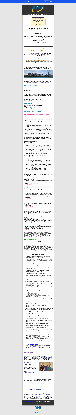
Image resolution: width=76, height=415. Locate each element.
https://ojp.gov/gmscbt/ (33, 344)
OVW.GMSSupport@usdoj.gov (33, 346)
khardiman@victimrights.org (39, 171)
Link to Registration (28, 103)
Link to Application (29, 229)
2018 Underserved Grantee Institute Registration (38, 60)
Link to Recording (29, 206)
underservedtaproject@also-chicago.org (39, 394)
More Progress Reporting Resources (32, 111)
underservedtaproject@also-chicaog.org (41, 383)
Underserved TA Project (30, 401)
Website (48, 401)
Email (45, 401)
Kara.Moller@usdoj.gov (43, 82)
